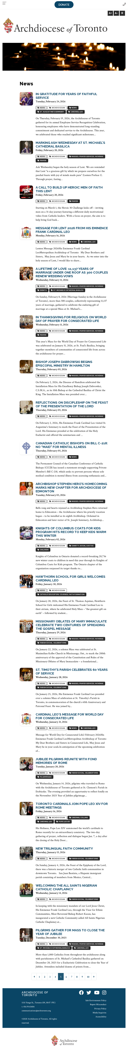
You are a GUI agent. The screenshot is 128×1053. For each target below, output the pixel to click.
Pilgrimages (45, 777)
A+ (110, 13)
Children (43, 550)
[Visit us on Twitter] (88, 993)
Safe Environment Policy (96, 1000)
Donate (64, 4)
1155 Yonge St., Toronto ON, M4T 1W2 (38, 1002)
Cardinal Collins (79, 818)
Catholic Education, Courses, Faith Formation (61, 594)
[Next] (94, 976)
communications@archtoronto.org (36, 1010)
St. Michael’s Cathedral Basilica (68, 290)
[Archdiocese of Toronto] (54, 25)
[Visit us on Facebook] (81, 993)
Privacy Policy (100, 1008)
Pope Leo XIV (64, 822)
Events (43, 290)
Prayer (42, 161)
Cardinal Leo (76, 112)
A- (116, 13)
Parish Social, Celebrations (52, 643)
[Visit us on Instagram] (104, 993)
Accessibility (101, 1016)
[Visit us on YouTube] (97, 993)
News (42, 108)
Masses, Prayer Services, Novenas (87, 157)
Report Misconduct (98, 1004)
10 (88, 977)
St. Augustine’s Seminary (51, 112)
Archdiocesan (58, 108)
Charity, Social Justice (82, 546)
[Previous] (34, 976)
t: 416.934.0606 (28, 1006)
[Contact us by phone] (124, 4)
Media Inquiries (99, 1012)
